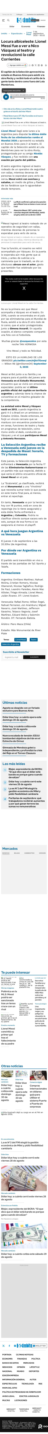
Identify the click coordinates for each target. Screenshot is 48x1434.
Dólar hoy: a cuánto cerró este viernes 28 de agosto (25, 783)
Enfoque (19, 14)
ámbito (4, 34)
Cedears (42, 853)
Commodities (29, 853)
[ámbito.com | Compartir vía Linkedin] (39, 65)
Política (35, 1359)
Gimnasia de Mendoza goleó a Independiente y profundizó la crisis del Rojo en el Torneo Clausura (22, 750)
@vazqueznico (28, 341)
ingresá (43, 20)
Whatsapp (34, 1346)
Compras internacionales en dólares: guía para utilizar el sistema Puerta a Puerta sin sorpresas (38, 1096)
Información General (13, 1379)
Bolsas (17, 853)
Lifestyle (34, 1367)
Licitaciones (20, 1400)
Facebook (9, 1346)
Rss (40, 1384)
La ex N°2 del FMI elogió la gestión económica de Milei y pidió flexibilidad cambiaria (25, 791)
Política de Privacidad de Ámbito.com (21, 1392)
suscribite (35, 20)
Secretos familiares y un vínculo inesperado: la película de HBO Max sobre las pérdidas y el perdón (40, 990)
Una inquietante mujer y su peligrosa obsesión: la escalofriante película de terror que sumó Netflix (41, 1016)
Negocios (7, 1367)
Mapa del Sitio (9, 1388)
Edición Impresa (10, 1375)
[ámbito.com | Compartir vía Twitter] (36, 65)
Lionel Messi (28, 33)
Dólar (12, 26)
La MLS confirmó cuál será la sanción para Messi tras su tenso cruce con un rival (30, 204)
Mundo (20, 1371)
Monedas (5, 853)
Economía (25, 26)
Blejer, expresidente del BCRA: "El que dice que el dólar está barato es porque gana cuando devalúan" (25, 773)
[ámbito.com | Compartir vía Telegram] (42, 65)
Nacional (7, 1371)
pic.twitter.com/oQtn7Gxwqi (29, 360)
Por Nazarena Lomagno (9, 1219)
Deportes (34, 1371)
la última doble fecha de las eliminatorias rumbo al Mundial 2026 (23, 137)
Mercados (28, 1363)
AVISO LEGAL (8, 1396)
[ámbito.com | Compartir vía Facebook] (33, 65)
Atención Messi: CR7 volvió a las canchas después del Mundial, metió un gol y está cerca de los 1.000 (29, 212)
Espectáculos (16, 34)
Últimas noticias (24, 1354)
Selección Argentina (10, 644)
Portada (6, 1354)
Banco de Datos (10, 1363)
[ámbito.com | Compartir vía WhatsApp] (30, 65)
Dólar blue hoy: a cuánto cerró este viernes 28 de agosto (20, 1159)
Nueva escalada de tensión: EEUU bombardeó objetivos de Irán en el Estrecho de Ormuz (21, 738)
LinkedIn (21, 1346)
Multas (6, 1400)
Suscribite (34, 657)
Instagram (15, 1346)
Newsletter (39, 1346)
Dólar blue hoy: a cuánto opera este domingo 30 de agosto (22, 718)
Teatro (33, 639)
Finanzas (41, 26)
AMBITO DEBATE (36, 1410)
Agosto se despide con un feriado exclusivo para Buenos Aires (21, 709)
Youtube (27, 1346)
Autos (33, 1379)
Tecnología (28, 1384)
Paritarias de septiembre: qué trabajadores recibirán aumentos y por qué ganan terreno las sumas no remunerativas (27, 802)
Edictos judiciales (29, 1396)
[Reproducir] (6, 97)
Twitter (3, 1346)
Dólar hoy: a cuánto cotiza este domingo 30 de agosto (19, 728)
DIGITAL (11, 1410)
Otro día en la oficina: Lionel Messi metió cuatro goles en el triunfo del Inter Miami (23, 110)
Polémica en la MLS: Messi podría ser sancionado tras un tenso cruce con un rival (9, 1000)
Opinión (21, 1367)
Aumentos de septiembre (35, 14)
